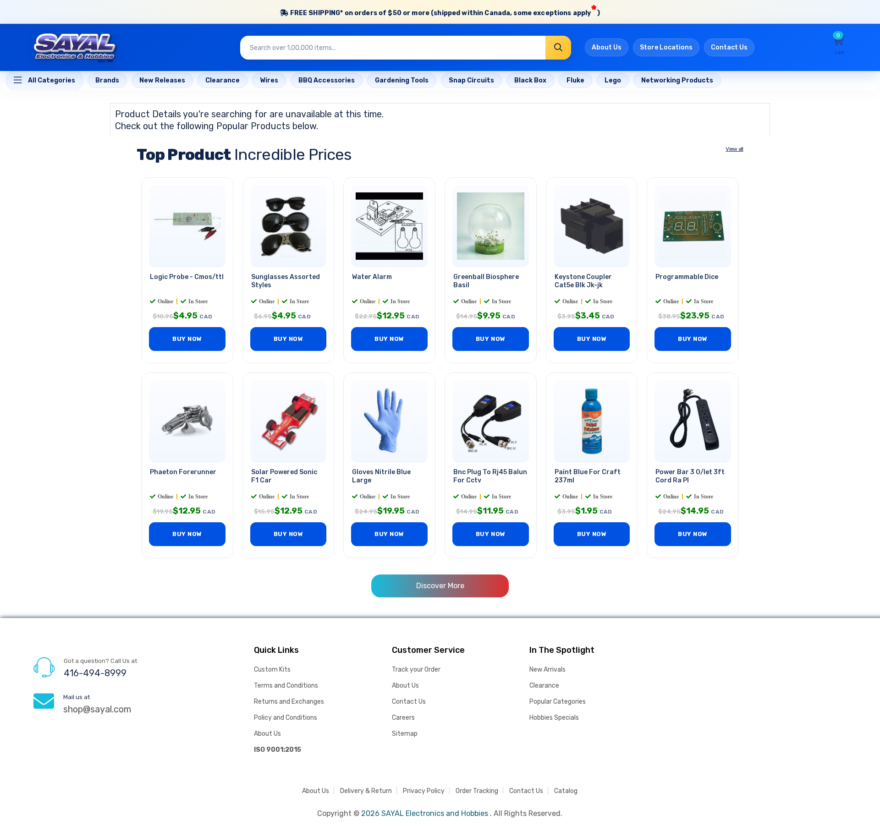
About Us (607, 47)
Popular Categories (557, 702)
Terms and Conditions (286, 685)
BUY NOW (187, 338)
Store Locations (666, 47)
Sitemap (405, 734)
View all (734, 149)
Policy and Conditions (285, 718)
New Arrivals (547, 669)
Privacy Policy (424, 791)
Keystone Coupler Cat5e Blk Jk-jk (583, 281)
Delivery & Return (366, 791)
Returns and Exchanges (289, 702)
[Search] (558, 48)
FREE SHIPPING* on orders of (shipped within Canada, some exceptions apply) (444, 10)
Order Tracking (477, 791)
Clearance (544, 685)
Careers (403, 718)
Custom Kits (272, 669)
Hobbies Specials (554, 718)
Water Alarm (372, 277)
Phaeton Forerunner (183, 472)
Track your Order (416, 669)
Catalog (566, 791)
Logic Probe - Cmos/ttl (187, 277)
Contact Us (729, 47)
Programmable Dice (686, 277)
